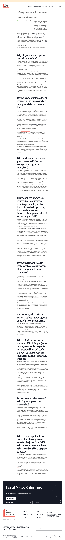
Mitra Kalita (19, 119)
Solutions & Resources (28, 514)
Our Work (29, 6)
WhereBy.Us (30, 12)
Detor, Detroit (32, 465)
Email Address (40, 528)
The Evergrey (26, 36)
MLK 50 (26, 465)
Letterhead (35, 33)
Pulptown (44, 36)
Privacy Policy (49, 511)
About (46, 6)
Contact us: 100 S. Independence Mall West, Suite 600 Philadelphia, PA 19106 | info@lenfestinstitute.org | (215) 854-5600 (54, 515)
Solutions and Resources (37, 6)
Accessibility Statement (50, 512)
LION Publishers (43, 41)
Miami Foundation (23, 43)
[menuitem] (47, 536)
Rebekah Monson (43, 11)
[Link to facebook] (59, 536)
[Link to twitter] (47, 536)
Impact (43, 6)
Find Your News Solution (10, 498)
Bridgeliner (35, 36)
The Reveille (45, 68)
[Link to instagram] (55, 536)
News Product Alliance (25, 130)
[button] (64, 1)
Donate (60, 6)
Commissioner (39, 37)
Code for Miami (31, 38)
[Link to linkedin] (51, 536)
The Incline (24, 37)
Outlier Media (40, 465)
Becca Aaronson (36, 228)
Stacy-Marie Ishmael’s (35, 124)
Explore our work (9, 502)
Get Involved (51, 6)
